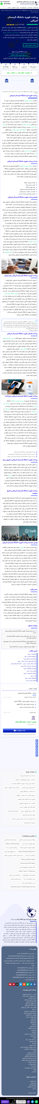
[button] (19, 632)
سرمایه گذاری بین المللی (30, 1013)
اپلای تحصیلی (33, 1041)
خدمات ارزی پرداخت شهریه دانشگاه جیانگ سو (23, 784)
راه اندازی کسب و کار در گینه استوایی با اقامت (23, 819)
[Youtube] (10, 984)
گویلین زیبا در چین (31, 671)
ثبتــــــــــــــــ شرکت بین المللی (29, 994)
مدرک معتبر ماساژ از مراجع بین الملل (13, 855)
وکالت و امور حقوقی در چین (28, 811)
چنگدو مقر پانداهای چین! (29, 659)
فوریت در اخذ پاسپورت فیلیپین (27, 803)
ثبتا (27, 28)
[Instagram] (17, 984)
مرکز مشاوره (36, 7)
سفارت (34, 1038)
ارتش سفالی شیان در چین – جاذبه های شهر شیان (23, 664)
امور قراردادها (23, 7)
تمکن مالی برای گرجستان (29, 815)
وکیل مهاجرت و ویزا (31, 1017)
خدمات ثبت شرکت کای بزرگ (27, 776)
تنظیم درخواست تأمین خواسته (27, 848)
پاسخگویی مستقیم (21, 1102)
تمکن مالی (33, 1019)
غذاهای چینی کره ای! (31, 680)
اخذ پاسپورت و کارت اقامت (29, 996)
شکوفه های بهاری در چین (30, 673)
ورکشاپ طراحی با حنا (11, 848)
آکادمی (34, 1051)
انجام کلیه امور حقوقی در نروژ (27, 807)
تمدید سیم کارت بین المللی (29, 1058)
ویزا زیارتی (33, 1030)
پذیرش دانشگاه (32, 1028)
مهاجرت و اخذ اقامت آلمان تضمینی (26, 799)
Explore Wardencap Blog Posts (26, 852)
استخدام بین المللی (31, 1002)
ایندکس (34, 1072)
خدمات (9, 7)
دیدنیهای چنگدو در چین (30, 656)
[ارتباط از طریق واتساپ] (36, 1101)
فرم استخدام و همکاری (30, 1057)
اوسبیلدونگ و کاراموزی (30, 1049)
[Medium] (27, 984)
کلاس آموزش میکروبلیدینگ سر (27, 867)
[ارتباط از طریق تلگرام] (32, 1101)
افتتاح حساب (23, 349)
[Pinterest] (13, 984)
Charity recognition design (28, 859)
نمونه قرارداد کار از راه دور (28, 844)
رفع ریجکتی (33, 1036)
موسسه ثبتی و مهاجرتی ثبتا (12, 32)
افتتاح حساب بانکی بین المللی (28, 1007)
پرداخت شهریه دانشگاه (9, 10)
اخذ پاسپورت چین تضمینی (28, 787)
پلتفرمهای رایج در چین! (30, 678)
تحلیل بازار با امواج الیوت (29, 875)
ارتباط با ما (33, 1066)
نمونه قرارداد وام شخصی (10, 840)
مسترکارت (34, 412)
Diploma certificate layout (13, 844)
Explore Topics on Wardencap (27, 871)
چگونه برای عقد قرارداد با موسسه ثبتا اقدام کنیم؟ (22, 647)
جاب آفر (34, 1043)
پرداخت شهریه (28, 101)
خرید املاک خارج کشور (30, 1006)
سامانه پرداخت (32, 1064)
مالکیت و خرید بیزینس (30, 1034)
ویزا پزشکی (33, 1021)
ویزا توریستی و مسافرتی (30, 1011)
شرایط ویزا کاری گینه (13, 811)
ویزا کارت (7, 409)
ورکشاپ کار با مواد (30, 855)
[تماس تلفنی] (28, 1101)
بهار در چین (33, 676)
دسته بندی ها (32, 1093)
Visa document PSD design (27, 863)
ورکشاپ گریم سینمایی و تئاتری (27, 840)
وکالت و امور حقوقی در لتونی (11, 787)
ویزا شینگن (33, 1023)
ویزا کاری (34, 1024)
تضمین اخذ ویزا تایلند (29, 823)
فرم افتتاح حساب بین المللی (29, 1060)
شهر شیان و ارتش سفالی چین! (28, 666)
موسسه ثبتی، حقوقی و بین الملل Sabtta (30, 10)
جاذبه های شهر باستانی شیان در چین (27, 661)
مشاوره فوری (5, 1101)
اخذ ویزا (34, 1009)
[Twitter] (20, 984)
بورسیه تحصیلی (32, 998)
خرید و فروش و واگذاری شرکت (28, 1047)
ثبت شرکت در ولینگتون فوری (27, 791)
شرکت (21, 547)
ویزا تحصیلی (33, 1026)
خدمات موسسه (18, 10)
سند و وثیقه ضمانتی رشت (28, 883)
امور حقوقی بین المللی (30, 1004)
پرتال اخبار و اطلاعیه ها (30, 1068)
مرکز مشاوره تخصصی (31, 1055)
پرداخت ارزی (28, 151)
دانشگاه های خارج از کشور (19, 130)
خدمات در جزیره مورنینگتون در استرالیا (25, 780)
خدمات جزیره (32, 1045)
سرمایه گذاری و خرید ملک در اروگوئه (25, 795)
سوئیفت (35, 322)
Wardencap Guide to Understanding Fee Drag (23, 887)
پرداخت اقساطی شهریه (8, 338)
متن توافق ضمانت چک (10, 852)
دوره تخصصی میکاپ (16, 879)
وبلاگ (34, 1070)
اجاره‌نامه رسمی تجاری (14, 875)
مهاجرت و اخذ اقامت (31, 1015)
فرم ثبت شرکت (32, 1062)
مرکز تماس (29, 7)
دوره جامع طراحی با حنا (29, 879)
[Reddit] (24, 984)
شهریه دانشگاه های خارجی (11, 294)
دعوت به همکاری (15, 7)
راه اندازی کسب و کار (31, 1040)
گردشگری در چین (32, 654)
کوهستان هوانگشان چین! (29, 668)
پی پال (10, 475)
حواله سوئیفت (8, 252)
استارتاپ (34, 1032)
